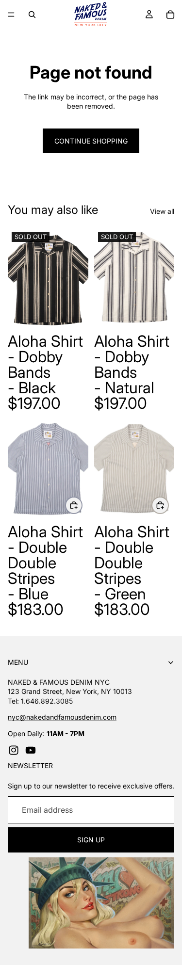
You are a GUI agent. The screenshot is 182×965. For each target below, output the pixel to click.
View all (162, 211)
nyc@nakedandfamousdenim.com (62, 717)
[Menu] (11, 14)
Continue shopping (91, 141)
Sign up (91, 840)
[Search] (32, 14)
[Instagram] (13, 750)
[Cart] (170, 14)
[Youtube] (30, 750)
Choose (82, 505)
